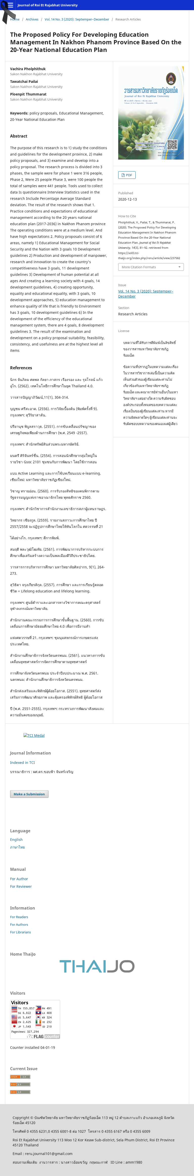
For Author (19, 878)
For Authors (19, 924)
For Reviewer (21, 886)
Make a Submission (29, 794)
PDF (128, 175)
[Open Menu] (10, 5)
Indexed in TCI (22, 762)
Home (14, 19)
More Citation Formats (139, 267)
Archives (32, 19)
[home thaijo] (97, 971)
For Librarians (20, 932)
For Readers (19, 917)
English (16, 839)
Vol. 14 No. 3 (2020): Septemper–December (77, 19)
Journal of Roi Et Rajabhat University (48, 5)
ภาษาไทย (17, 847)
